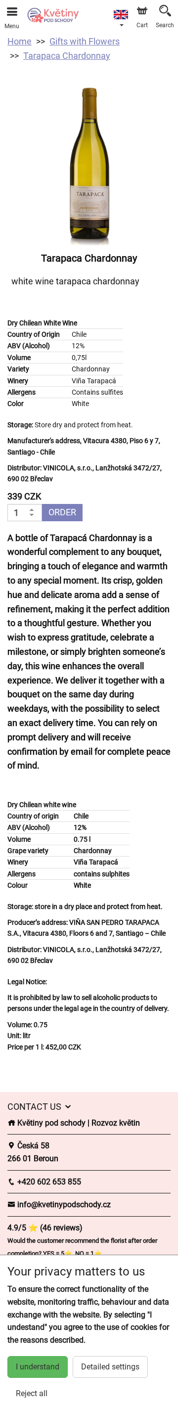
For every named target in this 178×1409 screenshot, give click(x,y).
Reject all (31, 1393)
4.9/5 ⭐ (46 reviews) (45, 1227)
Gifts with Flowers (84, 41)
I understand (37, 1366)
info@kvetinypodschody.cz (63, 1204)
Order (62, 512)
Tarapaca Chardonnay (66, 55)
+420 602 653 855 (48, 1181)
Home (19, 41)
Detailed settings (110, 1366)
